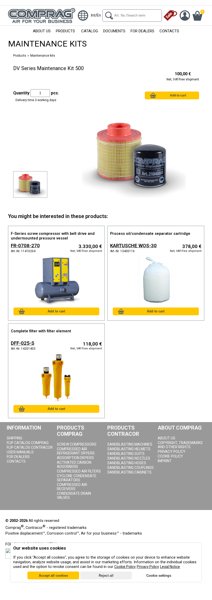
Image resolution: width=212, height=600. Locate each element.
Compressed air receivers (72, 487)
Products (65, 31)
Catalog (89, 31)
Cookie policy (170, 456)
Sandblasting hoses (126, 463)
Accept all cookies (53, 576)
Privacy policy (171, 451)
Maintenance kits (42, 55)
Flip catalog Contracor (30, 447)
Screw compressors (76, 444)
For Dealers (142, 31)
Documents (114, 31)
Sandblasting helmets (128, 449)
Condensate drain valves (74, 495)
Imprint (165, 461)
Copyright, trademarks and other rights (180, 445)
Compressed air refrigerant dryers (76, 451)
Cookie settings (158, 576)
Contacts (169, 31)
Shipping (14, 438)
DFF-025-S (22, 343)
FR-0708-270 (25, 246)
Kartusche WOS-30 (133, 246)
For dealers (18, 457)
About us (42, 31)
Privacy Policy (148, 567)
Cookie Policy (125, 567)
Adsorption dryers (75, 458)
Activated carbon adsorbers (74, 464)
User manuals (20, 452)
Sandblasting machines (129, 444)
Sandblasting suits (126, 454)
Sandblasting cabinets (129, 472)
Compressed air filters (79, 471)
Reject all (106, 576)
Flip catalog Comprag (28, 443)
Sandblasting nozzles (128, 458)
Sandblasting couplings (130, 468)
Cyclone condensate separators (76, 478)
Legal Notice (170, 567)
